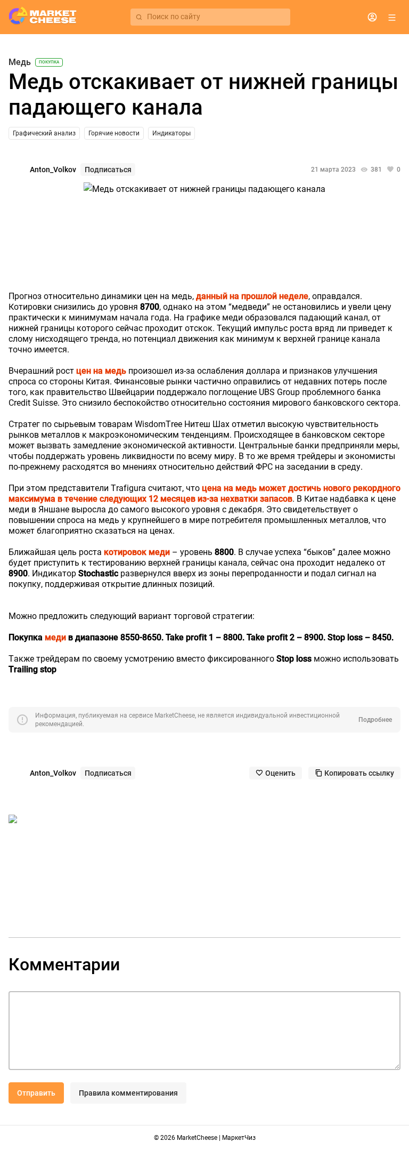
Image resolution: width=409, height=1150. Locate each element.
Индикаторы (171, 133)
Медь (20, 62)
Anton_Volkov (53, 169)
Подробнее (375, 719)
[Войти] (372, 17)
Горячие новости (114, 133)
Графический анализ (44, 133)
